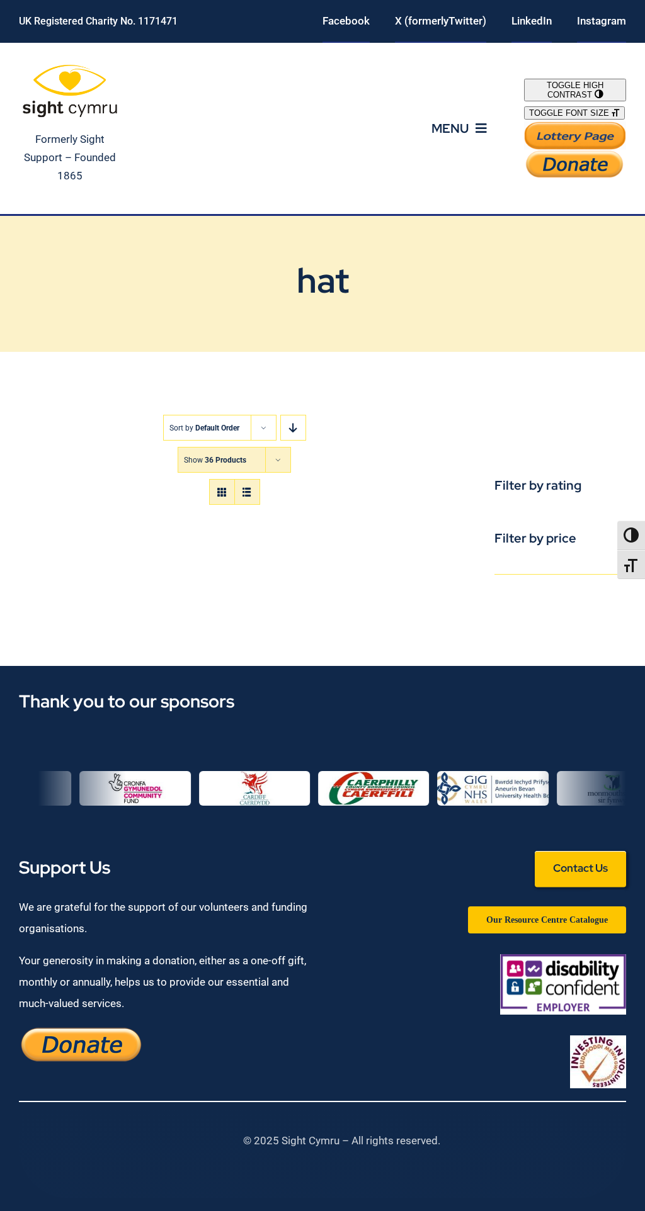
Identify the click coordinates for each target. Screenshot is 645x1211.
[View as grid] (222, 492)
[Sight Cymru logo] (70, 66)
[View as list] (247, 492)
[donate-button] (575, 155)
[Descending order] (293, 427)
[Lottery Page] (575, 126)
